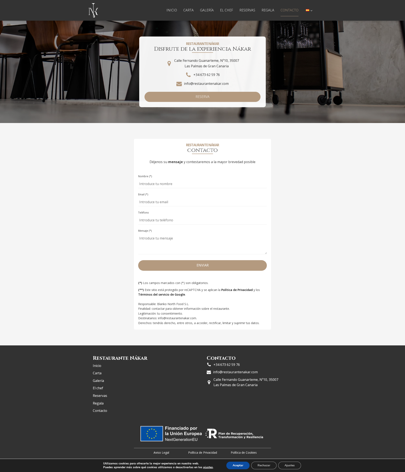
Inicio (171, 10)
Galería (207, 10)
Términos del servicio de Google (161, 294)
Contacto (289, 10)
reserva (202, 96)
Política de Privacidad (237, 290)
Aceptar (238, 465)
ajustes (208, 467)
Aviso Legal (161, 452)
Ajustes (290, 465)
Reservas (247, 10)
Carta (188, 10)
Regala (268, 10)
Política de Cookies (244, 452)
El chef (226, 10)
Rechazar (264, 465)
